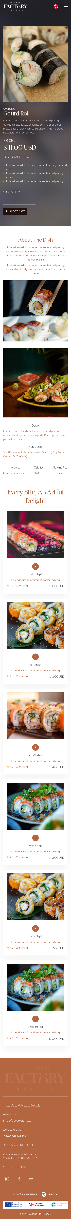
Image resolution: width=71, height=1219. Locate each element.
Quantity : (12, 192)
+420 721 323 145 (15, 1135)
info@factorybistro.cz (17, 1120)
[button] (65, 6)
